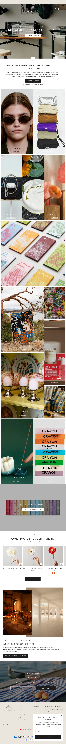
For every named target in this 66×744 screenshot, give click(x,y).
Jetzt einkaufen (33, 35)
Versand (21, 709)
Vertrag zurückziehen (24, 720)
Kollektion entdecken (11, 217)
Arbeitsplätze (36, 706)
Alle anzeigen (33, 579)
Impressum (21, 712)
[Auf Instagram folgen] (7, 725)
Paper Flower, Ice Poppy (53, 568)
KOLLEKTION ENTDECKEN (33, 509)
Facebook (35, 712)
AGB (20, 717)
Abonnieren (48, 737)
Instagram (35, 709)
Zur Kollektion (16, 151)
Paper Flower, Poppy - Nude (33, 568)
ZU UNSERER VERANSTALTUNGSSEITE (33, 85)
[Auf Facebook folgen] (3, 725)
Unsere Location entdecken (15, 656)
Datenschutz (22, 714)
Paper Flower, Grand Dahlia (12, 568)
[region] (33, 31)
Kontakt (20, 706)
